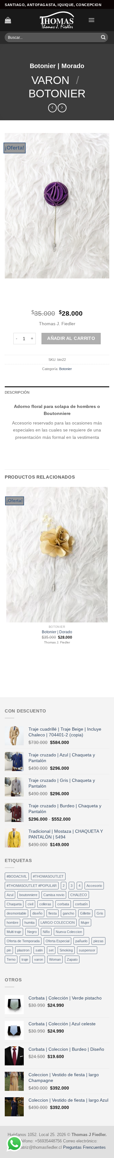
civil (30, 904)
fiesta (52, 913)
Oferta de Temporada (23, 941)
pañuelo (81, 941)
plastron (23, 950)
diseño (37, 913)
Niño (46, 932)
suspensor (87, 950)
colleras (45, 904)
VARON (50, 80)
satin (39, 950)
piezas (98, 941)
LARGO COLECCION (58, 922)
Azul (10, 895)
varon (38, 959)
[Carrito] (8, 20)
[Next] (25, 284)
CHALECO (78, 895)
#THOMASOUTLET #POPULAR (32, 886)
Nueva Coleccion (69, 932)
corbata (63, 904)
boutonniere (28, 895)
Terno (11, 959)
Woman (55, 959)
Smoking (66, 950)
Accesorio (94, 886)
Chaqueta (14, 904)
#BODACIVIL (17, 876)
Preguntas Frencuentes (84, 1147)
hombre (12, 922)
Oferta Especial (57, 941)
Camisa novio (53, 895)
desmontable (16, 913)
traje (25, 959)
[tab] (57, 392)
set (51, 950)
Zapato (72, 959)
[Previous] (10, 284)
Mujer (85, 922)
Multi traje (14, 932)
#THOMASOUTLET (48, 876)
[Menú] (91, 20)
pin (9, 950)
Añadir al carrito (71, 338)
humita (29, 922)
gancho (68, 913)
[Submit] (103, 37)
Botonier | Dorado (57, 632)
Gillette (85, 913)
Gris (100, 913)
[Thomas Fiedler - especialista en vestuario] (57, 20)
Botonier (57, 93)
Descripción (17, 392)
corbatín (81, 904)
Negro (32, 932)
